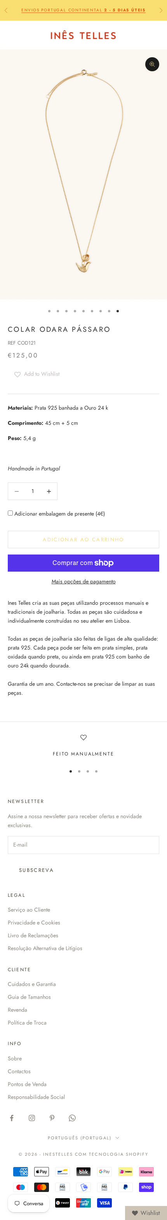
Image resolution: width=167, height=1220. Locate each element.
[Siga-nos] (12, 1118)
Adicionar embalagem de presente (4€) (59, 514)
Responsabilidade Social (36, 1097)
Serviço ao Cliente (29, 910)
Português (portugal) (79, 1138)
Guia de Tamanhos (29, 997)
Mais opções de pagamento (84, 581)
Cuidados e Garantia (32, 984)
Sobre (15, 1058)
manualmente (92, 753)
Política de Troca (27, 1022)
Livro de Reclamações (33, 935)
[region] (83, 746)
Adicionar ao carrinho (83, 539)
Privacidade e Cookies (34, 922)
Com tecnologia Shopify (112, 1154)
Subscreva (36, 870)
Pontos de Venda (27, 1084)
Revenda (17, 1010)
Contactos (19, 1071)
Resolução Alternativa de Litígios (45, 948)
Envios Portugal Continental (83, 10)
